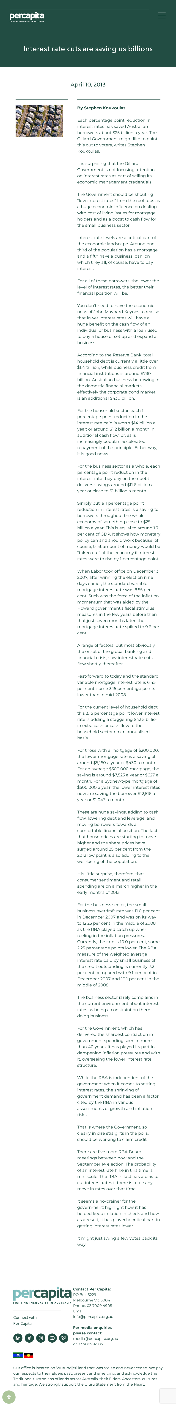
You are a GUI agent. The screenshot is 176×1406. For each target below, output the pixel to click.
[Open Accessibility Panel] (9, 1397)
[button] (161, 16)
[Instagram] (40, 1338)
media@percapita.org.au (95, 1338)
